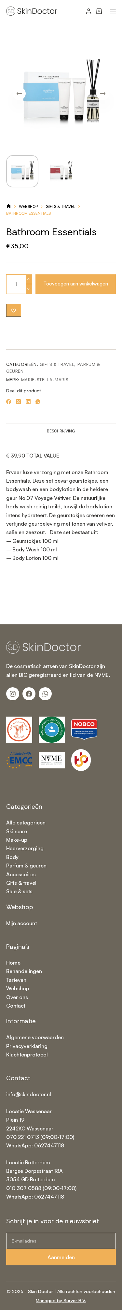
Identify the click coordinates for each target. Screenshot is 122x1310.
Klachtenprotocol (27, 1054)
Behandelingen (24, 971)
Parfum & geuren (26, 865)
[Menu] (113, 11)
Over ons (17, 997)
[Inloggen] (88, 11)
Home (13, 962)
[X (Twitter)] (18, 401)
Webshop (17, 988)
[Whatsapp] (45, 693)
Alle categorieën (26, 822)
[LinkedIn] (28, 401)
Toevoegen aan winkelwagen (76, 284)
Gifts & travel (57, 364)
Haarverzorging (25, 848)
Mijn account (21, 923)
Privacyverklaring (26, 1046)
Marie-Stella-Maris (45, 379)
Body (12, 857)
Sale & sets (19, 891)
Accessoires (21, 874)
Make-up (16, 840)
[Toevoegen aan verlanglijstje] (13, 310)
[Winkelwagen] (99, 11)
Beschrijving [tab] (61, 431)
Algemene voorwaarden (35, 1037)
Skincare (16, 831)
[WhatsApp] (37, 401)
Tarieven (16, 980)
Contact (15, 1005)
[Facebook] (8, 401)
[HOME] (8, 206)
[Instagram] (12, 693)
